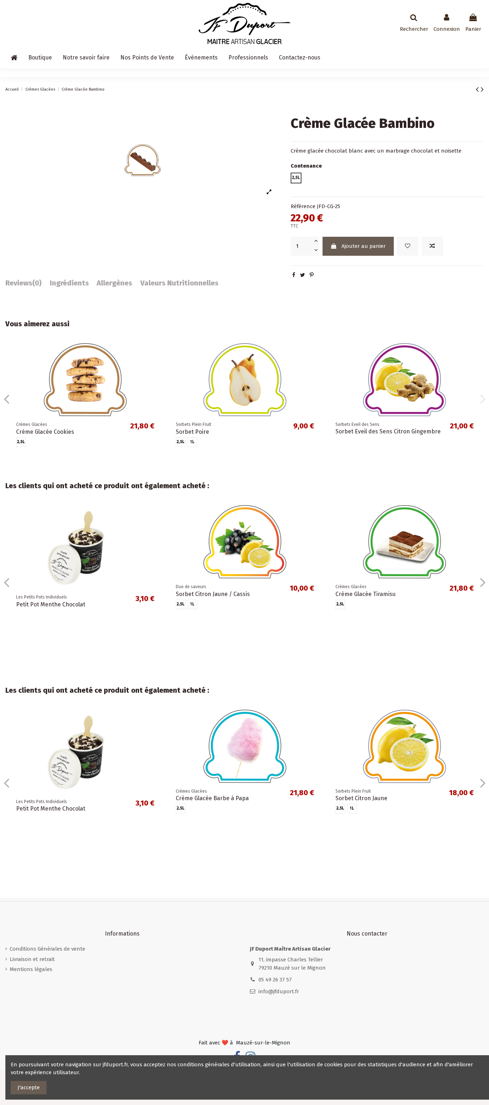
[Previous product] (478, 89)
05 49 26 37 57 (275, 979)
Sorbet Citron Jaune (42, 798)
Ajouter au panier (364, 246)
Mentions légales (31, 969)
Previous (6, 398)
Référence (303, 206)
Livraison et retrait (32, 959)
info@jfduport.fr (278, 991)
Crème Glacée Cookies (45, 431)
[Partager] (293, 275)
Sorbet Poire (192, 431)
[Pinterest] (312, 275)
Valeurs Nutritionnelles (179, 283)
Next (482, 398)
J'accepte (29, 1087)
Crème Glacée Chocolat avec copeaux (224, 629)
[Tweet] (302, 275)
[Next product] (482, 89)
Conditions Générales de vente (47, 949)
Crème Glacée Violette (364, 629)
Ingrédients (69, 283)
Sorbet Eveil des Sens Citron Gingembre (388, 431)
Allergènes (114, 283)
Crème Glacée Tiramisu (206, 833)
